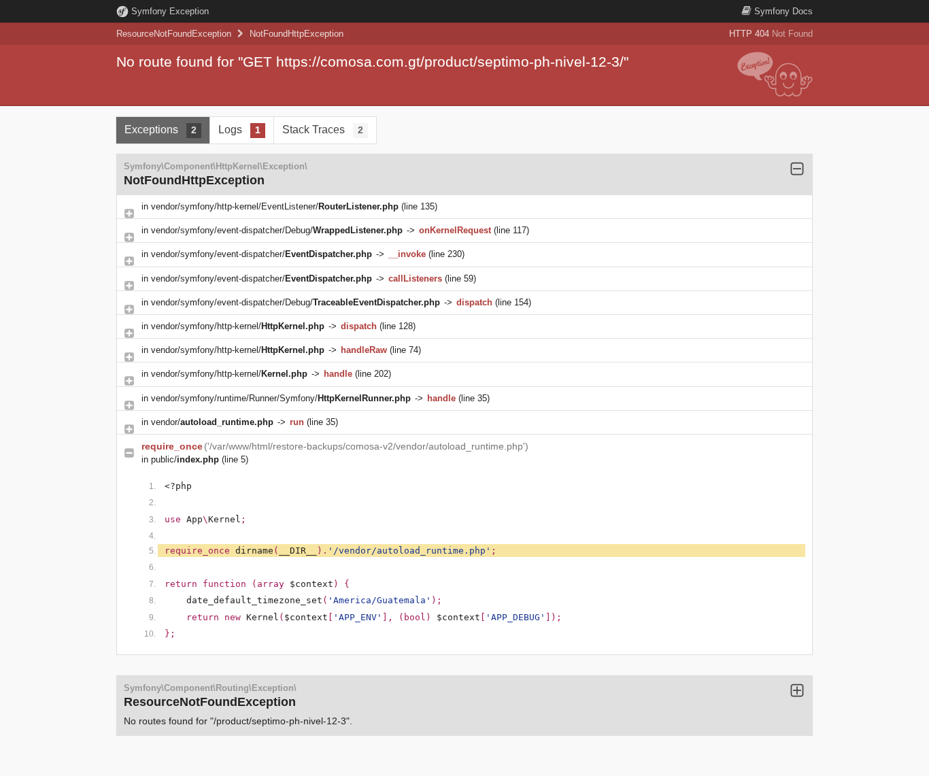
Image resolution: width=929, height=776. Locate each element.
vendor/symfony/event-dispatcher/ (261, 254)
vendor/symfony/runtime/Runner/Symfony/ (281, 398)
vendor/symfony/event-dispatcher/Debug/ (277, 230)
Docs (783, 11)
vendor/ (212, 422)
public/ (185, 459)
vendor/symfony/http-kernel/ (237, 326)
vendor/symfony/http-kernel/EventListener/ (275, 206)
